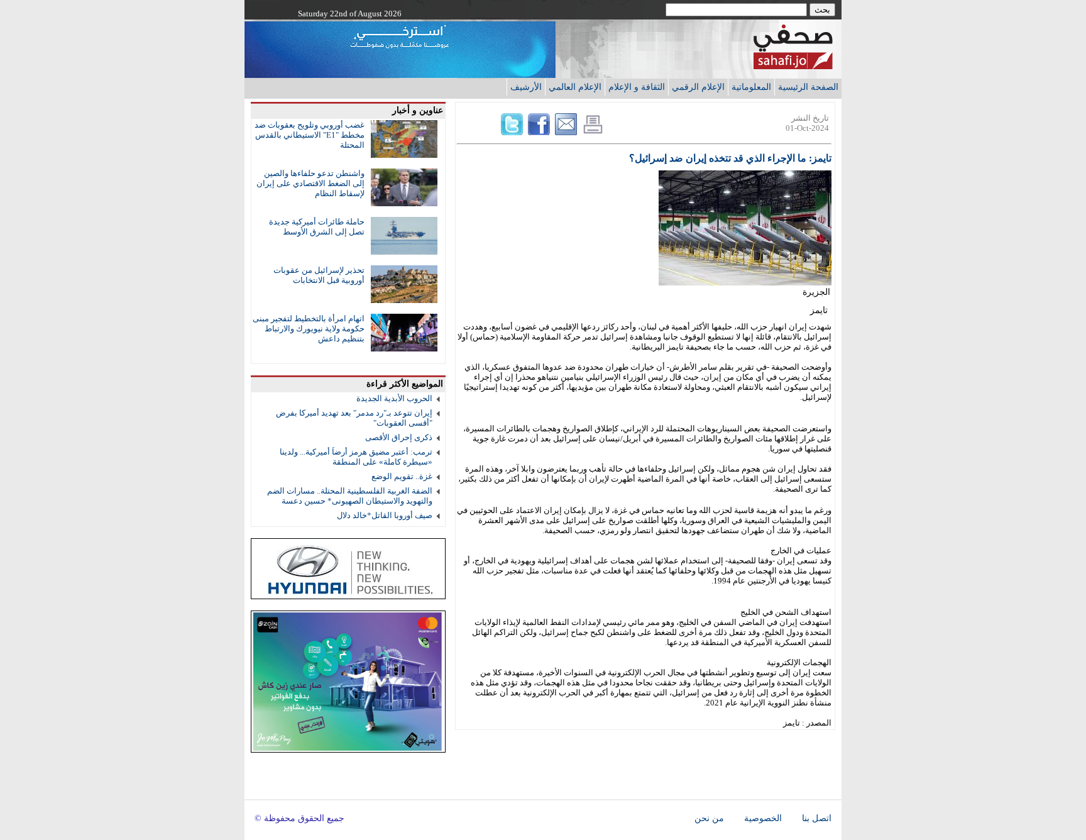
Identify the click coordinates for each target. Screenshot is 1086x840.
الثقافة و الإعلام (636, 87)
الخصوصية (763, 818)
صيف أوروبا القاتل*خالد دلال (384, 515)
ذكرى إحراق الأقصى (398, 437)
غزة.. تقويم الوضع (401, 476)
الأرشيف (526, 87)
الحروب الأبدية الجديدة (394, 398)
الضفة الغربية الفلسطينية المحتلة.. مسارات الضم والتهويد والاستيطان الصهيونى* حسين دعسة (349, 496)
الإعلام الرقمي (698, 87)
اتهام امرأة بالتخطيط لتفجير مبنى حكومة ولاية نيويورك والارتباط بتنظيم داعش (309, 328)
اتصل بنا (816, 818)
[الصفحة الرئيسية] (793, 65)
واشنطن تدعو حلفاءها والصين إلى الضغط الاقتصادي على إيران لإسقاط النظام (310, 183)
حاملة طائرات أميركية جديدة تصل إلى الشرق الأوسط (317, 226)
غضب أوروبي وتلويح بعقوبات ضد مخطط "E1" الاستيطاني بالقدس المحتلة (310, 135)
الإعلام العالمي (575, 87)
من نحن (709, 818)
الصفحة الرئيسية (808, 87)
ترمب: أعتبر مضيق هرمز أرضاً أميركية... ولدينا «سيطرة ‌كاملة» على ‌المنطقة (356, 457)
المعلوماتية (751, 87)
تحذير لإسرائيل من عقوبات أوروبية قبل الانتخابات (319, 275)
